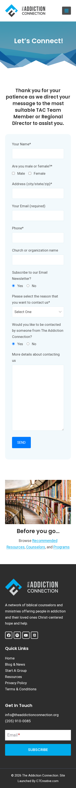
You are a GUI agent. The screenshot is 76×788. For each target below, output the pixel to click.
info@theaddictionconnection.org (32, 715)
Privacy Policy (16, 683)
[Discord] (34, 635)
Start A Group (16, 670)
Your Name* (21, 144)
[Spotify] (17, 635)
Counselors (35, 547)
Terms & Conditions (21, 689)
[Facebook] (8, 635)
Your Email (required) (28, 206)
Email (13, 735)
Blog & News (15, 664)
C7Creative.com (47, 781)
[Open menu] (66, 11)
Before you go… (38, 531)
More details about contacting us (36, 357)
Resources (13, 677)
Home (10, 658)
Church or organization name (35, 250)
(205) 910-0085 (18, 721)
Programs (61, 547)
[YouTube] (26, 635)
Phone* (18, 228)
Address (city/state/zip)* (32, 184)
